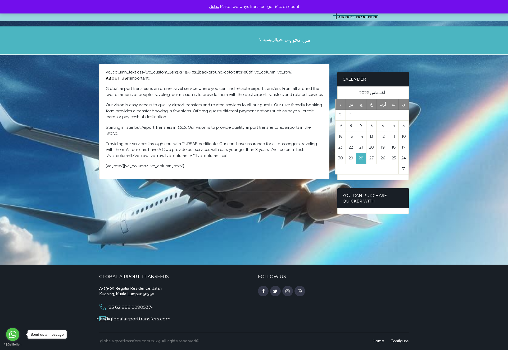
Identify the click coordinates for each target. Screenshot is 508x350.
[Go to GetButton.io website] (12, 344)
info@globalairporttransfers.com (133, 318)
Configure (400, 341)
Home (378, 341)
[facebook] (263, 291)
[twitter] (275, 291)
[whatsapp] (299, 291)
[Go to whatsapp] (12, 334)
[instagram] (287, 291)
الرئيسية (270, 39)
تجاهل (214, 6)
